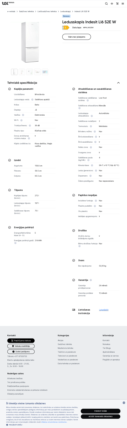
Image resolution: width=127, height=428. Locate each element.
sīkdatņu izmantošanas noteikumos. (54, 422)
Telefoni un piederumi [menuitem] (67, 352)
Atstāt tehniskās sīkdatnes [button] (100, 416)
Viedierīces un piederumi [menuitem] (68, 360)
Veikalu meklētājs (22, 346)
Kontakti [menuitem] (106, 340)
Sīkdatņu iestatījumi (15, 394)
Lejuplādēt (104, 310)
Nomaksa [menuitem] (106, 344)
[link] (65, 28)
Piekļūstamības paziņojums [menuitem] (18, 386)
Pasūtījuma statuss (22, 341)
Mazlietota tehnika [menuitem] (65, 348)
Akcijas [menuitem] (60, 340)
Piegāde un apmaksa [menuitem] (111, 360)
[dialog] (63, 414)
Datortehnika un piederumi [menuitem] (68, 363)
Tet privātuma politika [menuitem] (16, 382)
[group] (30, 42)
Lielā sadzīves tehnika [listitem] (47, 11)
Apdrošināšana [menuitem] (109, 352)
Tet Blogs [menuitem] (107, 348)
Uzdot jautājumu (23, 351)
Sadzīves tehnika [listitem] (26, 11)
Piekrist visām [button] (100, 411)
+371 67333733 (20, 356)
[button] (43, 424)
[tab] (63, 199)
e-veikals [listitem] (11, 11)
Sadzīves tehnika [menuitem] (65, 344)
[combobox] (124, 402)
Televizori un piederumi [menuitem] (67, 356)
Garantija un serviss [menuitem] (111, 356)
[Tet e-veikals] (8, 3)
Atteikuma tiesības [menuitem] (14, 378)
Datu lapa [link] (76, 27)
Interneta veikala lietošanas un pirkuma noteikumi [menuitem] (27, 390)
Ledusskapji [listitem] (65, 11)
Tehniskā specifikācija (22, 82)
